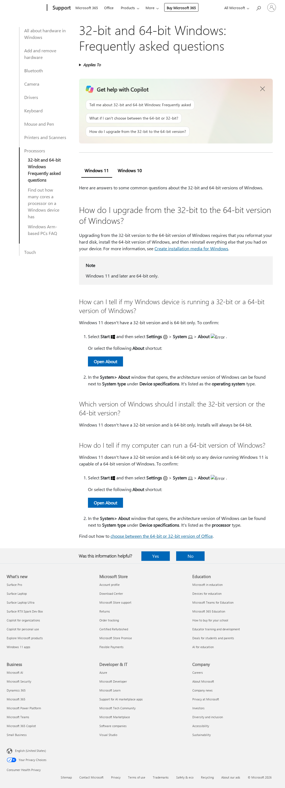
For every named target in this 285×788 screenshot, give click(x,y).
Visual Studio (108, 735)
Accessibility (200, 726)
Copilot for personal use (23, 629)
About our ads (230, 777)
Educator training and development (216, 629)
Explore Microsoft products (25, 638)
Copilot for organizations (23, 620)
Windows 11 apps (18, 647)
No (190, 556)
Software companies (113, 726)
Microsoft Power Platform (24, 708)
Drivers (31, 97)
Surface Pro (14, 585)
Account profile (109, 585)
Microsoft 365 (86, 7)
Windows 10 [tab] (130, 170)
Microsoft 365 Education (208, 611)
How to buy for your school (210, 620)
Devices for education (207, 593)
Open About (105, 361)
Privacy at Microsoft (205, 699)
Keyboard (33, 110)
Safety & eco (184, 777)
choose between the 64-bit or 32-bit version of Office (161, 536)
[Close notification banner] (262, 89)
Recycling (207, 777)
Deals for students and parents (213, 638)
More (150, 7)
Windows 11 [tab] (97, 170)
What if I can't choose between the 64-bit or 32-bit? (133, 118)
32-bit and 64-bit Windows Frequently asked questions (44, 170)
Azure (103, 672)
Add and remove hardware (40, 54)
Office (109, 7)
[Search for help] (258, 7)
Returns (104, 611)
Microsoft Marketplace (114, 717)
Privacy (116, 777)
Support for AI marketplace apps (121, 699)
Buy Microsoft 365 (181, 7)
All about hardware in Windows (45, 34)
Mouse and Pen (39, 124)
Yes (155, 556)
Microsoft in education (207, 585)
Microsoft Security (19, 681)
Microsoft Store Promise (115, 638)
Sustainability (201, 735)
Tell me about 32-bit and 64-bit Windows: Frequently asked (140, 104)
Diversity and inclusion (207, 717)
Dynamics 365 (16, 690)
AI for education (203, 647)
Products (128, 7)
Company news (202, 690)
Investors (198, 708)
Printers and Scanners (45, 137)
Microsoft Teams (18, 717)
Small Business (17, 735)
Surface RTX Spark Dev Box (25, 611)
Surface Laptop (17, 593)
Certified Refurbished (113, 629)
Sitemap (66, 777)
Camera (31, 84)
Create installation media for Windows (191, 248)
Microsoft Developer (113, 681)
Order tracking (109, 620)
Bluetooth (33, 70)
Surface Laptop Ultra (21, 602)
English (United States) (30, 751)
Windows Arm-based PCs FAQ (42, 230)
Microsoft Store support (115, 602)
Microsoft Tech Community (117, 708)
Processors (34, 150)
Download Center (111, 593)
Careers (197, 672)
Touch (30, 252)
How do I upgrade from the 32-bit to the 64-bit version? (137, 131)
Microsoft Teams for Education (213, 602)
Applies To (92, 64)
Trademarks (161, 777)
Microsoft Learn (110, 690)
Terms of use (136, 777)
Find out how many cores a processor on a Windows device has (43, 203)
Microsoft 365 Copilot (21, 726)
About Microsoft (203, 681)
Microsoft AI (15, 672)
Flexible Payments (111, 647)
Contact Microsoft (91, 777)
